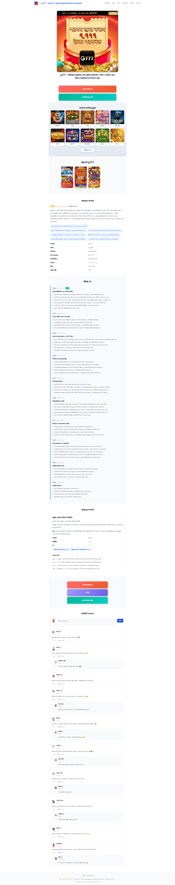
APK (113, 3)
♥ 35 (54, 852)
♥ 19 (54, 699)
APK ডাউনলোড (88, 89)
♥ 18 (54, 809)
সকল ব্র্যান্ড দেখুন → (87, 150)
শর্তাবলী (83, 875)
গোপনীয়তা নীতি (90, 875)
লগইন (118, 3)
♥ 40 (54, 684)
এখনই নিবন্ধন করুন (87, 97)
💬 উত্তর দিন (61, 640)
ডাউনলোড (125, 3)
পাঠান (120, 620)
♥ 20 (54, 754)
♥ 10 (54, 656)
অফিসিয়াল (107, 3)
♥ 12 (54, 782)
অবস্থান (132, 3)
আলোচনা (138, 3)
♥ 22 (54, 640)
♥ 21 (54, 837)
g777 (52, 210)
